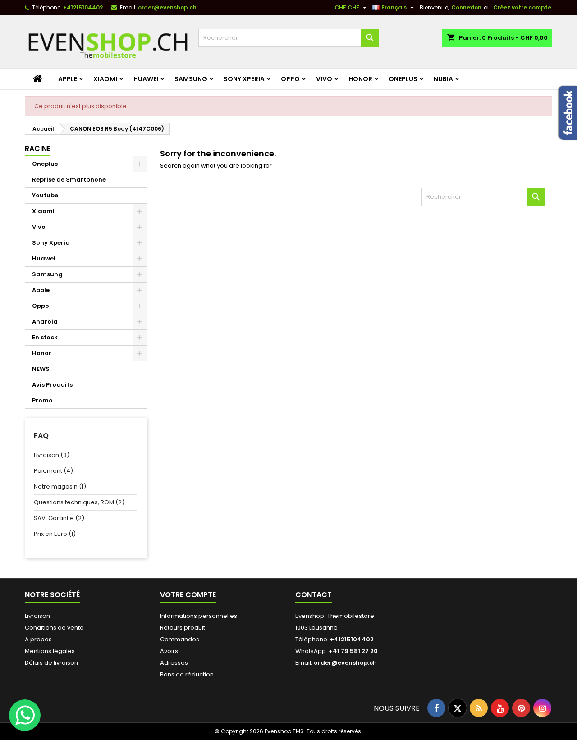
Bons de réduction (187, 674)
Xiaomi (105, 78)
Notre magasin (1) (60, 486)
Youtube (45, 195)
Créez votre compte (522, 7)
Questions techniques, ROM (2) (79, 502)
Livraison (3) (51, 455)
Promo (42, 400)
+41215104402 (83, 7)
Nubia (443, 78)
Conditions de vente (54, 627)
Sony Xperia (244, 78)
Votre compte (188, 594)
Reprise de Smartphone (69, 179)
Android (45, 321)
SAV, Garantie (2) (59, 518)
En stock (45, 337)
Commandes (179, 639)
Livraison (37, 616)
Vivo (324, 78)
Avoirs (169, 651)
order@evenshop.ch (167, 7)
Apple (67, 78)
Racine (37, 148)
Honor (360, 78)
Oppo (290, 78)
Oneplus (403, 78)
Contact (313, 594)
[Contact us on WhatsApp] (25, 715)
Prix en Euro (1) (55, 534)
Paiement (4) (53, 470)
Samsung (190, 78)
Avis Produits (52, 384)
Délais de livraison (51, 662)
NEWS (41, 369)
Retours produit (182, 627)
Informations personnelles (198, 616)
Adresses (174, 662)
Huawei (145, 78)
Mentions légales (50, 651)
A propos (38, 639)
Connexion (466, 7)
